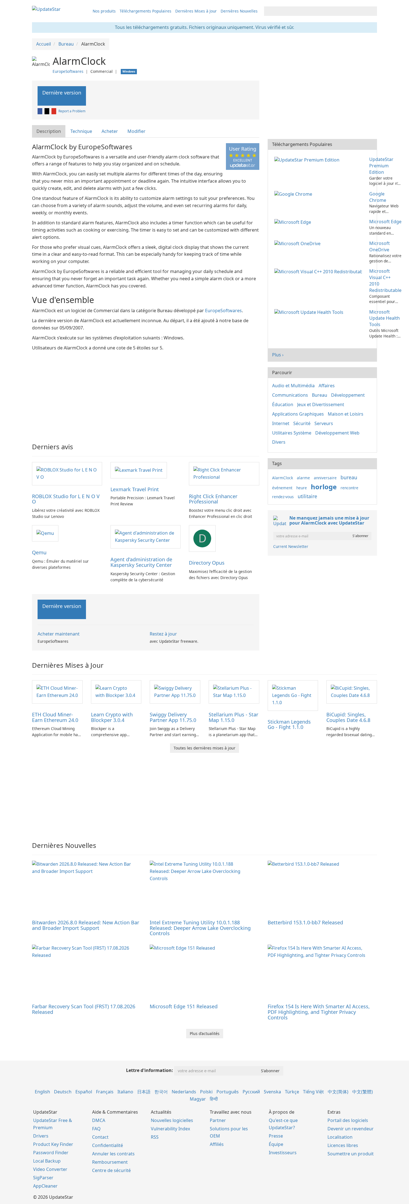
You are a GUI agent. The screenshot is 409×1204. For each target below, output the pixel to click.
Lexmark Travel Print (134, 489)
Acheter (110, 131)
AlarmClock (282, 477)
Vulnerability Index (170, 1129)
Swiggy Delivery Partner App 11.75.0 (173, 717)
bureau (349, 477)
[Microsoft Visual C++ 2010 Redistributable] (319, 271)
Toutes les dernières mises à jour (204, 748)
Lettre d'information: (149, 1070)
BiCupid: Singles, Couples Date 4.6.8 (348, 717)
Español (83, 1092)
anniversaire (325, 477)
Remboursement (110, 1162)
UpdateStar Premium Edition (381, 165)
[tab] (49, 131)
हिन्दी (214, 1099)
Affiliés (217, 1144)
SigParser (43, 1178)
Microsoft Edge (385, 222)
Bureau (319, 395)
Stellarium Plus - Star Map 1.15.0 (233, 717)
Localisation (340, 1137)
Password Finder (50, 1153)
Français (105, 1092)
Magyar (198, 1099)
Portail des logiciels (347, 1120)
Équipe (276, 1144)
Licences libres (342, 1145)
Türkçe (292, 1092)
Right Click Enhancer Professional (213, 499)
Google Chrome (377, 197)
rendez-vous (283, 496)
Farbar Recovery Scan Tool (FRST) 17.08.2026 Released (83, 1009)
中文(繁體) (362, 1092)
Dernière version (61, 92)
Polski (206, 1092)
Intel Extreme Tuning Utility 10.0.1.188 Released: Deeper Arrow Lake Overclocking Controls (200, 928)
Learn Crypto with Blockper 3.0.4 (112, 717)
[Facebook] (40, 111)
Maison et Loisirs (345, 414)
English (42, 1092)
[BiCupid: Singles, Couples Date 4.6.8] (352, 691)
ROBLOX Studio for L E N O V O (66, 499)
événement (282, 487)
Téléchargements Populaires (145, 11)
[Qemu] (45, 533)
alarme (303, 477)
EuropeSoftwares (68, 71)
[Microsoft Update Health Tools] (310, 312)
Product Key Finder (53, 1144)
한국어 (161, 1092)
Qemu (39, 552)
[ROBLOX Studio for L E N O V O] (67, 473)
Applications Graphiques (298, 414)
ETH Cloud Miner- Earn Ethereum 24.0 (55, 717)
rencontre (349, 487)
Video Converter (50, 1169)
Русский (251, 1092)
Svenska (272, 1092)
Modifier (136, 131)
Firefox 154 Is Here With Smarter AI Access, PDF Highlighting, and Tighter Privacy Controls (319, 1012)
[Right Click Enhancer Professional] (224, 473)
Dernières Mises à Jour (196, 11)
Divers (278, 442)
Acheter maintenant (59, 634)
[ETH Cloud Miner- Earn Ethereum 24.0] (57, 691)
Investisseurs (283, 1153)
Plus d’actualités (205, 1033)
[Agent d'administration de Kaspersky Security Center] (145, 536)
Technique (81, 131)
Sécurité (302, 423)
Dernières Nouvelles (239, 11)
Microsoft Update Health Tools (384, 318)
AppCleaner (45, 1186)
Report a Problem (71, 111)
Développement (348, 395)
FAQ (96, 1129)
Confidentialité (107, 1145)
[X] (47, 111)
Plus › (278, 355)
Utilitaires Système (291, 433)
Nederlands (184, 1092)
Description (48, 131)
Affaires (327, 386)
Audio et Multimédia (293, 386)
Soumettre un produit (350, 1154)
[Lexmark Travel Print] (138, 470)
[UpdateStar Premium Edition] (308, 159)
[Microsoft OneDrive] (298, 243)
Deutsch (63, 1092)
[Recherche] (372, 11)
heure (301, 487)
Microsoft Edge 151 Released (184, 1006)
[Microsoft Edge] (293, 222)
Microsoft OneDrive (379, 246)
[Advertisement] (145, 393)
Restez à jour (163, 634)
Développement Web (337, 433)
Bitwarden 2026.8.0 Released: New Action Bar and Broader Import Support (85, 925)
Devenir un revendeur (350, 1129)
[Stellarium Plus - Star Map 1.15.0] (234, 691)
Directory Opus (207, 562)
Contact (100, 1137)
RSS (155, 1137)
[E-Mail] (54, 111)
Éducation (282, 404)
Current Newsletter (290, 546)
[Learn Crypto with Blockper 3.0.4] (116, 691)
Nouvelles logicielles (172, 1120)
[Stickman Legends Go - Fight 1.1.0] (293, 695)
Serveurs (323, 423)
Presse (276, 1136)
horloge (324, 486)
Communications (290, 395)
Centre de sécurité (111, 1170)
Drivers (40, 1136)
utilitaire (307, 496)
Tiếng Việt (313, 1092)
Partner (218, 1120)
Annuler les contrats (113, 1154)
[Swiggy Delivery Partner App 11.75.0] (175, 691)
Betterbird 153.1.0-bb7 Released (305, 922)
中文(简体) (338, 1092)
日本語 (144, 1092)
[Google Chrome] (294, 194)
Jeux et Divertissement (320, 404)
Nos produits (104, 11)
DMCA (98, 1120)
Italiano (125, 1092)
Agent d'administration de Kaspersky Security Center (141, 562)
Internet (280, 423)
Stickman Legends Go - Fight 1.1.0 (289, 724)
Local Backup (47, 1161)
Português (227, 1092)
